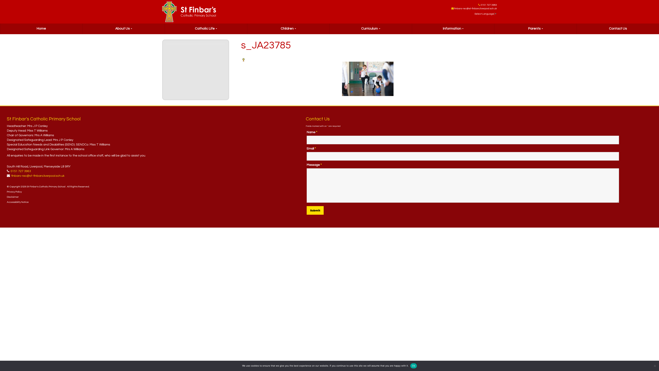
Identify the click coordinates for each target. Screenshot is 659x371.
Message (314, 164)
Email (311, 148)
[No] (654, 366)
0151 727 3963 (489, 5)
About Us (122, 28)
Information (452, 28)
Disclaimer (13, 197)
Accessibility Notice (18, 202)
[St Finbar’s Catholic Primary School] (189, 12)
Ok (413, 365)
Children (287, 28)
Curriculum (370, 28)
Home (41, 28)
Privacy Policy (14, 191)
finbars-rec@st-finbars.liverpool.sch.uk (475, 8)
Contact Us (618, 28)
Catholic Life (205, 28)
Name (312, 132)
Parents (534, 28)
